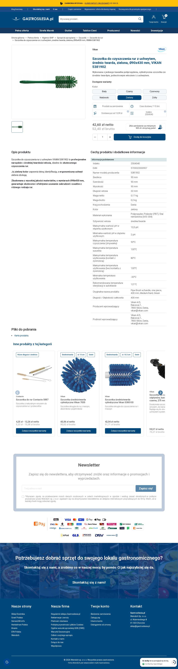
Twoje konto (100, 606)
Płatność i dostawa (59, 621)
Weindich (15, 635)
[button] (95, 137)
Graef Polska (17, 618)
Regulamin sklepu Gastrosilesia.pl (65, 614)
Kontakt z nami (57, 639)
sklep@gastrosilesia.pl (140, 626)
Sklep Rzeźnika (18, 614)
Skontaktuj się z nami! (89, 582)
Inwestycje (157, 30)
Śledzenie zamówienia (101, 614)
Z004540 (149, 114)
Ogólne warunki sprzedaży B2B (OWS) (67, 628)
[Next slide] (160, 392)
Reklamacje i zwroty (60, 618)
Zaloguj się (95, 618)
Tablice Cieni (90, 30)
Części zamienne (74, 9)
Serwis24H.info (18, 621)
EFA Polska (16, 632)
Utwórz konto (96, 621)
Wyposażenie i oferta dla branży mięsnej (100, 9)
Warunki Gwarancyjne (60, 632)
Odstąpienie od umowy (101, 625)
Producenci (113, 30)
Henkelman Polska (19, 625)
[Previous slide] (17, 392)
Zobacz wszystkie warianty (34, 431)
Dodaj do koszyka (142, 137)
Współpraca (56, 646)
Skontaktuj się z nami (41, 9)
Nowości (135, 30)
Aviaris (14, 628)
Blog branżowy (17, 9)
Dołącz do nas (57, 642)
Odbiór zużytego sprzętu (62, 635)
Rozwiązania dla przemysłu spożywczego (135, 9)
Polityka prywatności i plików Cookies (67, 625)
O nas (55, 9)
